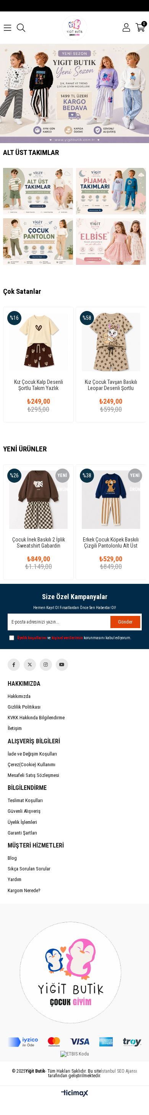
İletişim (15, 728)
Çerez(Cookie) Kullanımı (31, 764)
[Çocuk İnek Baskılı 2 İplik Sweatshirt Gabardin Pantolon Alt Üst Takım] (38, 499)
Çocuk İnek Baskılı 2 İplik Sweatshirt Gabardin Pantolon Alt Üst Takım (38, 543)
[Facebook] (14, 665)
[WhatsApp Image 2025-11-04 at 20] (75, 970)
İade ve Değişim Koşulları (32, 754)
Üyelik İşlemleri (22, 822)
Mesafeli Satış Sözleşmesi (33, 775)
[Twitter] (30, 665)
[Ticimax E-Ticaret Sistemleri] (74, 1094)
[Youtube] (62, 665)
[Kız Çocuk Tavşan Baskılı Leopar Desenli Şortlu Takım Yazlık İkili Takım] (111, 342)
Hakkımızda (19, 696)
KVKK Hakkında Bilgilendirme (36, 717)
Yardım (14, 879)
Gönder (125, 622)
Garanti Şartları (22, 833)
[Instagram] (46, 665)
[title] (38, 191)
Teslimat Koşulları (25, 800)
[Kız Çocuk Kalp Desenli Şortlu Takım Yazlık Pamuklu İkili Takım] (38, 342)
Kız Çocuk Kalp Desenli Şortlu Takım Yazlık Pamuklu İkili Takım (38, 385)
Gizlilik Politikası (24, 707)
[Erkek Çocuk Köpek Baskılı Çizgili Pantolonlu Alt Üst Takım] (111, 499)
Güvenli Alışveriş (24, 811)
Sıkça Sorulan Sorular (29, 869)
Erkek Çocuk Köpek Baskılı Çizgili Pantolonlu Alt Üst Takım (111, 543)
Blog (12, 858)
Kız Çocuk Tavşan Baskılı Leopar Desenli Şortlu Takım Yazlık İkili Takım (111, 385)
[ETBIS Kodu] (74, 1054)
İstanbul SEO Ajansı (119, 1071)
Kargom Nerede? (24, 890)
